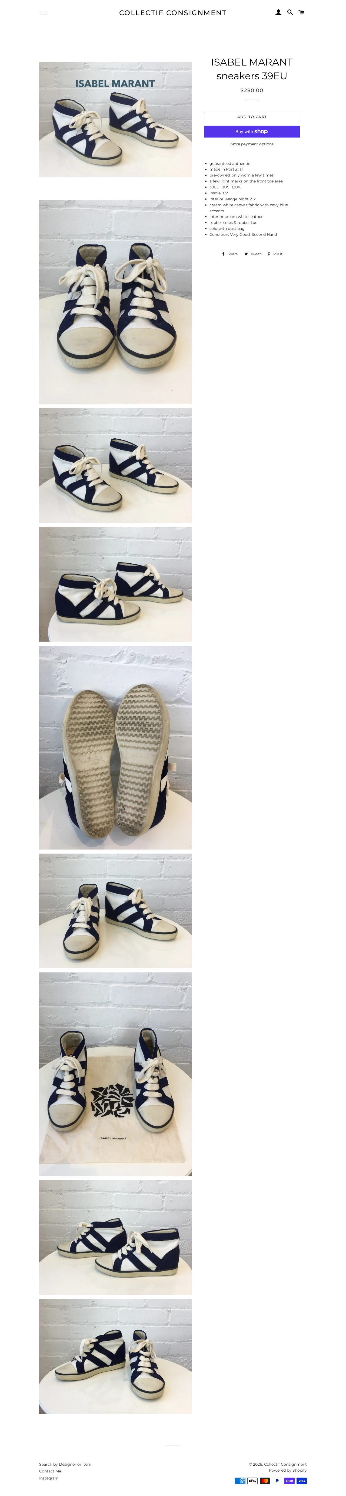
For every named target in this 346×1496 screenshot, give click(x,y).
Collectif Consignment (173, 13)
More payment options (252, 144)
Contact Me (50, 1471)
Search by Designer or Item (65, 1464)
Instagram (49, 1478)
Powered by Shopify (288, 1470)
